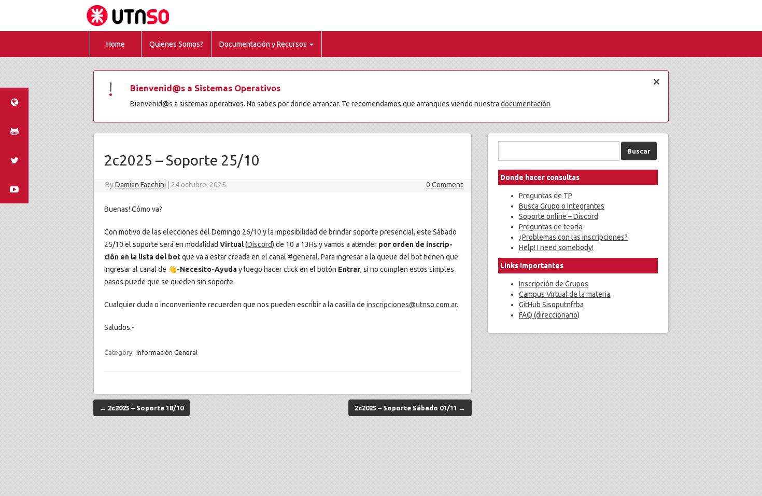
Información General (166, 352)
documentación (526, 104)
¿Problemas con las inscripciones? (573, 237)
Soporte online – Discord (558, 216)
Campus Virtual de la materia (564, 294)
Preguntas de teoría (550, 227)
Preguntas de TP (545, 195)
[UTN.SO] (14, 102)
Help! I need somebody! (556, 247)
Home (115, 44)
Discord (259, 244)
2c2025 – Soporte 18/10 (142, 407)
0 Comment (444, 185)
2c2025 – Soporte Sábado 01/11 (410, 407)
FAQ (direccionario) (549, 315)
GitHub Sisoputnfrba (551, 304)
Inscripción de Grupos (553, 284)
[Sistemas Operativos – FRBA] (129, 15)
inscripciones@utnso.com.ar (411, 304)
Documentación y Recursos (263, 44)
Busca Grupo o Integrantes (561, 206)
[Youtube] (14, 189)
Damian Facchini (140, 185)
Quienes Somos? (176, 44)
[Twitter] (14, 160)
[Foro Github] (14, 131)
